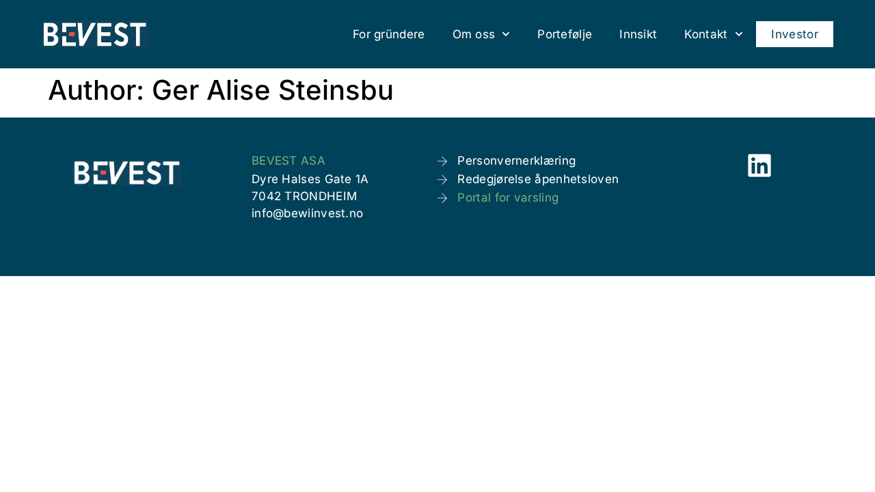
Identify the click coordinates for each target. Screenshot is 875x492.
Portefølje (564, 34)
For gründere (389, 34)
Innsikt (638, 34)
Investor (794, 34)
